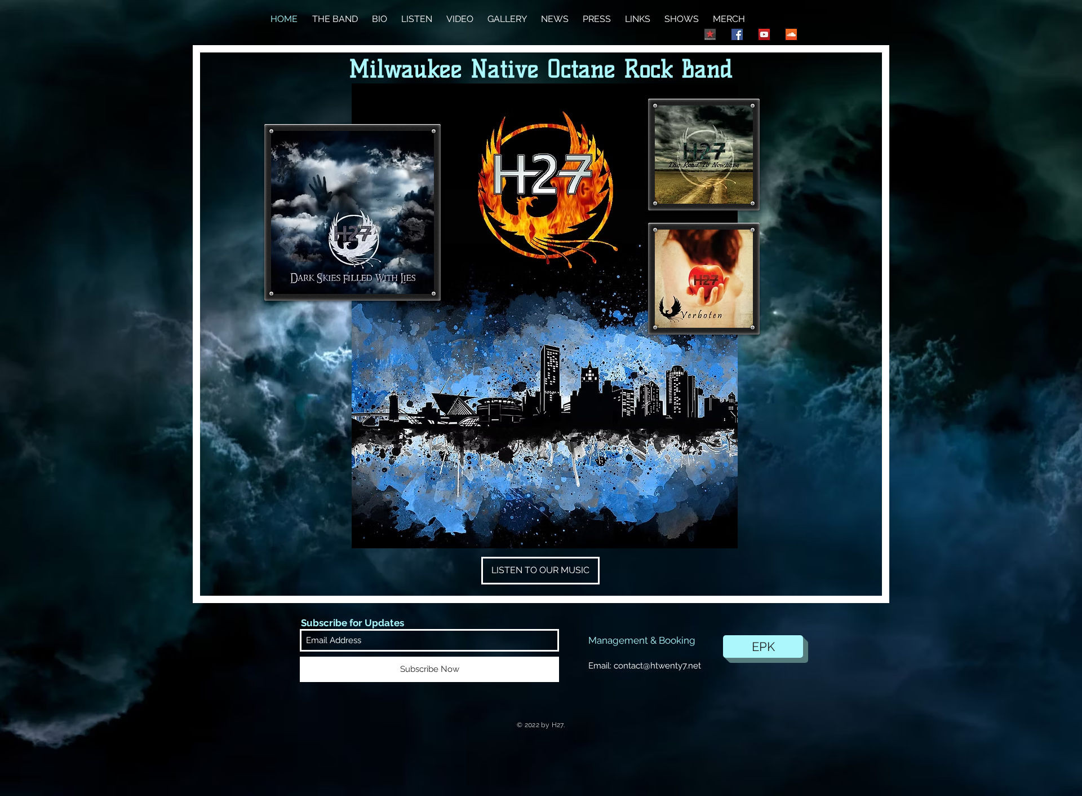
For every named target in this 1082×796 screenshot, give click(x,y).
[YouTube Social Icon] (764, 34)
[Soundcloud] (791, 34)
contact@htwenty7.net (657, 666)
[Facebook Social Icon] (737, 34)
